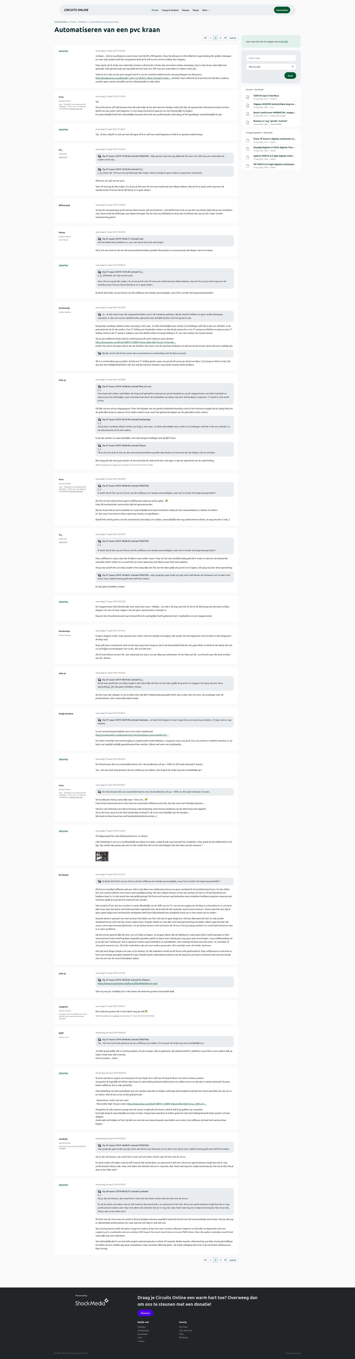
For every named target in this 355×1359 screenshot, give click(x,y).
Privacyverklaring (293, 1353)
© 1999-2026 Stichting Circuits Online (71, 1353)
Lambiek (63, 1138)
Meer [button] (204, 9)
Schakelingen (143, 1330)
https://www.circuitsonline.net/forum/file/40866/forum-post (127, 983)
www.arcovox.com (76, 108)
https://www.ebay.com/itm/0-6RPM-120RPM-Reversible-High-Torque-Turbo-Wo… (136, 342)
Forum (155, 9)
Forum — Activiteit (254, 89)
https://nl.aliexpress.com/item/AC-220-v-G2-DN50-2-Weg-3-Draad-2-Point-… (133, 77)
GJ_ (61, 149)
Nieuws (185, 9)
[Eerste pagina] (205, 37)
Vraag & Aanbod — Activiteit (259, 132)
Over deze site (185, 1330)
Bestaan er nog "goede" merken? (270, 120)
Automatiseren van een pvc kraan (104, 21)
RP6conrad (64, 205)
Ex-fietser (64, 874)
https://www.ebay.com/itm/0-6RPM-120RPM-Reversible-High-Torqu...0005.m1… (166, 1103)
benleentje (64, 307)
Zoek (290, 75)
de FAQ (284, 41)
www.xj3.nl (63, 157)
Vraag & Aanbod (170, 9)
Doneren (145, 1312)
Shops (196, 9)
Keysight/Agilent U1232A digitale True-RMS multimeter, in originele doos (290, 147)
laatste (233, 37)
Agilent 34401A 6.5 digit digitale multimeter (276, 155)
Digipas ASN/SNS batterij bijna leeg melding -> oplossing (282, 103)
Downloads (142, 1334)
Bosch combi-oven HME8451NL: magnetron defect (279, 112)
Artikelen (142, 1327)
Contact (141, 1341)
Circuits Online (61, 21)
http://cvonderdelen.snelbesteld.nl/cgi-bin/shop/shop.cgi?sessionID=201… (132, 734)
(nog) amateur (66, 713)
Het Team (183, 1327)
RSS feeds (183, 1337)
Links (140, 1337)
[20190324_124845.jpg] (102, 856)
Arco (61, 96)
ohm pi (62, 379)
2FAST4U (63, 51)
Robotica (83, 21)
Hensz (62, 232)
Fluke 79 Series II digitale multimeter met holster (278, 138)
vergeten (63, 1006)
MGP (61, 1032)
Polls (181, 1334)
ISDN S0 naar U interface (266, 95)
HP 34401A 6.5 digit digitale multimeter (273, 164)
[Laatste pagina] (225, 37)
